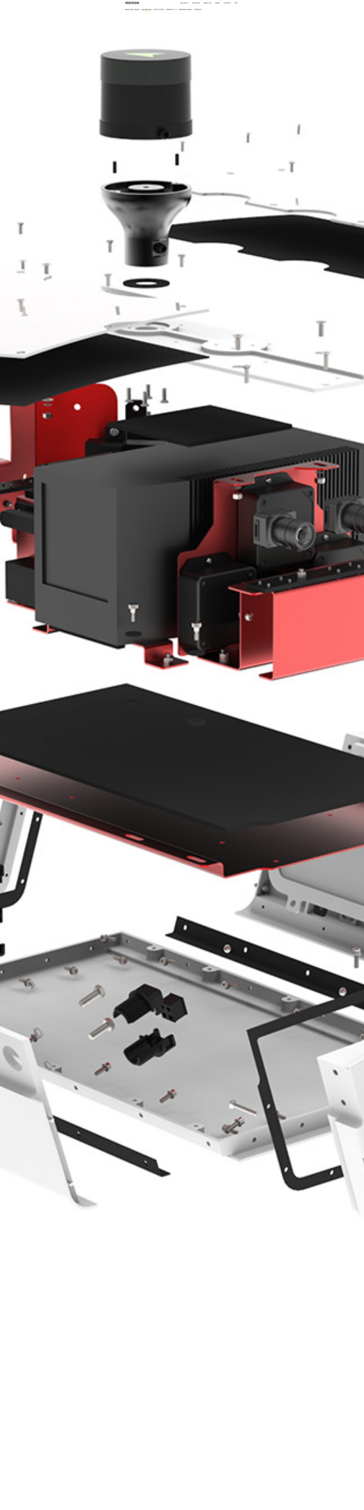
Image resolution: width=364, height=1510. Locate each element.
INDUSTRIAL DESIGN (132, 9)
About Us (208, 3)
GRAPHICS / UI (171, 9)
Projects (184, 3)
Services (196, 3)
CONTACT (227, 3)
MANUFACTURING (185, 9)
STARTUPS (197, 9)
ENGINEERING (146, 9)
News (217, 3)
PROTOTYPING (159, 9)
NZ (236, 3)
